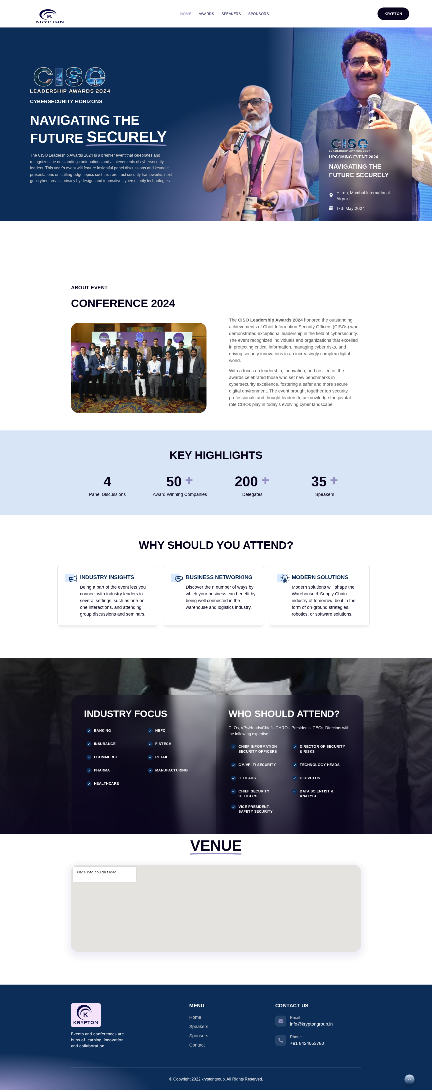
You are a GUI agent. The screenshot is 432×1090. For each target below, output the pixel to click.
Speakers (231, 14)
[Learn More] (409, 1080)
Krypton (393, 14)
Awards (206, 14)
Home (185, 14)
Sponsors (258, 14)
